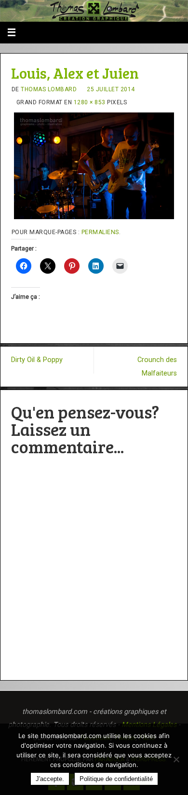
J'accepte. (50, 778)
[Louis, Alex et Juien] (94, 165)
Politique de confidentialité (116, 778)
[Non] (176, 759)
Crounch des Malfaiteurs (157, 366)
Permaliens (100, 232)
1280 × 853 (90, 102)
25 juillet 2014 (111, 89)
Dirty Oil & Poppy (37, 360)
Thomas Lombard (49, 89)
